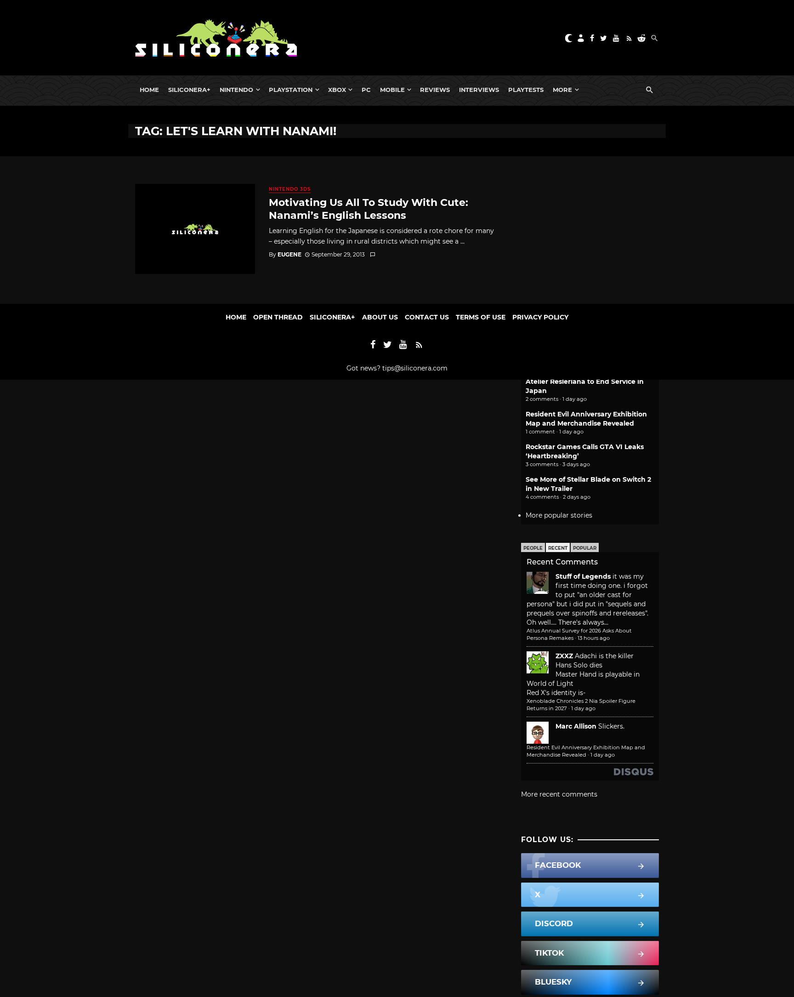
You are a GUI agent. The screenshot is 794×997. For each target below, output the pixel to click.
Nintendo (236, 89)
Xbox (337, 89)
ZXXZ (564, 656)
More (562, 89)
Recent (557, 548)
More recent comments (559, 794)
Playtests (526, 89)
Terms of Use (480, 317)
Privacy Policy (540, 317)
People (533, 548)
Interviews (479, 89)
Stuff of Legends (583, 576)
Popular (584, 548)
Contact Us (427, 317)
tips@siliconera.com (415, 368)
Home (149, 89)
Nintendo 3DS (290, 189)
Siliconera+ (189, 89)
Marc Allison (576, 726)
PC (366, 89)
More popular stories (559, 515)
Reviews (435, 89)
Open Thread (278, 317)
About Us (380, 317)
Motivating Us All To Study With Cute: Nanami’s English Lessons (368, 208)
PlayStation (290, 89)
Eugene (289, 254)
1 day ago (583, 708)
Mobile (392, 89)
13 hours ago (594, 638)
